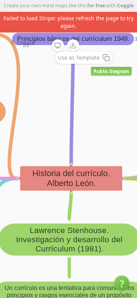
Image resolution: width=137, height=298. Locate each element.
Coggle (125, 5)
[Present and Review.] (58, 46)
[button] (121, 283)
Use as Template (79, 57)
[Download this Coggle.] (73, 45)
